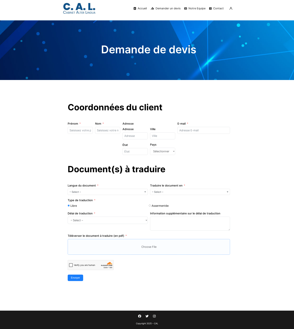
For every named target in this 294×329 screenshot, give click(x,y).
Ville (153, 129)
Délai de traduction (80, 213)
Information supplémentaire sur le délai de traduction (185, 213)
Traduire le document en (166, 185)
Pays (153, 144)
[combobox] (108, 192)
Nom (98, 123)
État (125, 144)
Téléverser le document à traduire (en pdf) (96, 235)
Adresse (128, 123)
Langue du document (82, 185)
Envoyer (75, 277)
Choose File (148, 246)
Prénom (73, 123)
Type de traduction (80, 200)
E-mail (181, 123)
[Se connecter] (230, 8)
